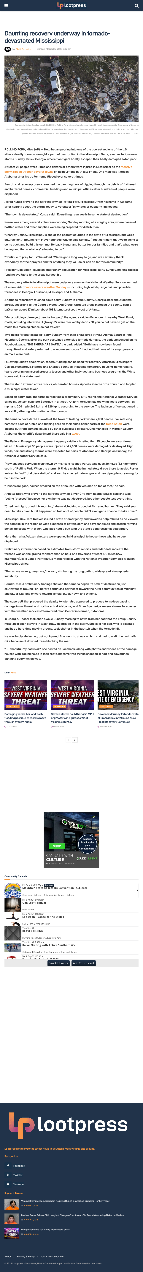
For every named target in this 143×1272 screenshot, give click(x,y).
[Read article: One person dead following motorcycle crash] (11, 1233)
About (7, 1256)
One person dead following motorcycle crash (45, 1229)
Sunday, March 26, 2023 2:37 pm (54, 49)
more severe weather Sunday (46, 287)
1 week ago (58, 727)
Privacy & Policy (26, 1256)
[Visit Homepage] (71, 5)
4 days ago (11, 727)
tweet (76, 433)
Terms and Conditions (52, 1256)
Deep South (114, 423)
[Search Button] (137, 5)
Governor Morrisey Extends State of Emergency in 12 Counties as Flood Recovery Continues (118, 717)
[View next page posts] (75, 740)
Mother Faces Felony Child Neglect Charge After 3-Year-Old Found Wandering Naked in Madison (73, 1215)
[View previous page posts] (68, 740)
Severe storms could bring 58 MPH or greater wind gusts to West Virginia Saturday (72, 717)
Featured (12, 707)
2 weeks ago (105, 727)
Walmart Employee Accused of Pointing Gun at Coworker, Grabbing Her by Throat (65, 1201)
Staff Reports (23, 49)
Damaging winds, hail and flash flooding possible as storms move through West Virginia (25, 717)
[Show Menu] (6, 5)
